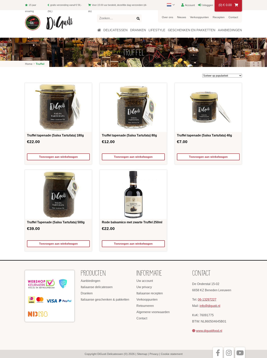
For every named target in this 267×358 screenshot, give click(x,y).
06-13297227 (207, 299)
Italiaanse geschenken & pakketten (105, 299)
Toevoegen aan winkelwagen (58, 156)
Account (189, 5)
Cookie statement (172, 353)
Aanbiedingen (90, 280)
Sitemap (142, 353)
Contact (233, 17)
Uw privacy (144, 287)
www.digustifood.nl (209, 330)
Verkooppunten (199, 17)
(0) (225, 5)
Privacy (154, 353)
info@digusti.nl (210, 305)
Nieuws (181, 17)
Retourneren (145, 305)
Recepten (219, 17)
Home (28, 63)
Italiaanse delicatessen (97, 287)
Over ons (167, 17)
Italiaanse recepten (149, 293)
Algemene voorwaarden (153, 312)
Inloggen (207, 5)
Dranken (87, 293)
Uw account (144, 280)
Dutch (172, 4)
